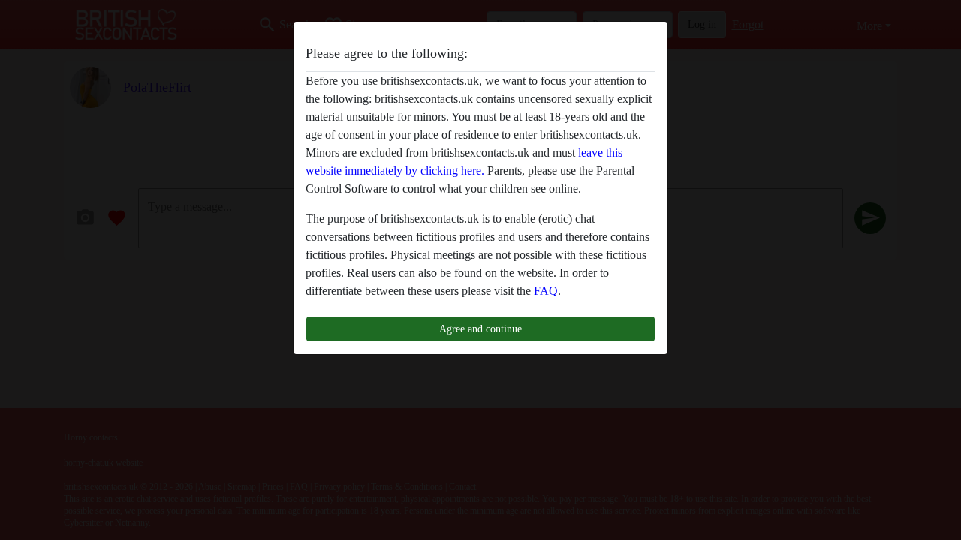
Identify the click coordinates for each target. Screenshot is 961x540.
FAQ (546, 290)
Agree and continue (480, 328)
